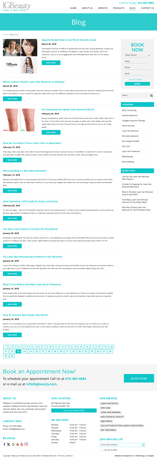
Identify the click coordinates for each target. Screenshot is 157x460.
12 (62, 347)
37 (104, 351)
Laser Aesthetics (109, 403)
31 (67, 351)
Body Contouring (129, 110)
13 (68, 347)
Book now (139, 378)
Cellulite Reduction (130, 115)
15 (81, 347)
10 (50, 347)
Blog (133, 8)
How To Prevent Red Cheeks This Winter (25, 315)
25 (30, 351)
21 (6, 351)
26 (36, 351)
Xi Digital (150, 456)
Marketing (140, 456)
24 (24, 351)
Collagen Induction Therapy (133, 121)
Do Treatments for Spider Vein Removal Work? (68, 110)
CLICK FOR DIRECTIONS (74, 411)
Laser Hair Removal (130, 131)
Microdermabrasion (130, 136)
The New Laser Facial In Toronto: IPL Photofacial (31, 229)
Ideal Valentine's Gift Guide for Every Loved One (30, 202)
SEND (137, 84)
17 (93, 347)
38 (110, 351)
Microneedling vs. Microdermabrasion (24, 171)
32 (73, 351)
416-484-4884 (145, 3)
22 (12, 351)
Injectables (106, 421)
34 (86, 351)
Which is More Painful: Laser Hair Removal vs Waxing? (34, 82)
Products (118, 8)
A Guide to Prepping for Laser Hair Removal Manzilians (137, 186)
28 (49, 351)
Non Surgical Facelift (130, 141)
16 (87, 347)
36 (98, 351)
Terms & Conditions (65, 456)
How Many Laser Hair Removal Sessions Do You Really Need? (135, 201)
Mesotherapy (127, 156)
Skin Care (126, 146)
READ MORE (51, 63)
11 (56, 347)
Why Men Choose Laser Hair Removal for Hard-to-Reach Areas (136, 209)
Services (103, 8)
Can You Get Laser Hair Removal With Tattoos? (135, 178)
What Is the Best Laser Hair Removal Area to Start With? (137, 193)
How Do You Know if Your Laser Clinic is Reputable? (32, 143)
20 (111, 347)
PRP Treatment (108, 430)
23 (18, 351)
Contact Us (147, 8)
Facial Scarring (128, 126)
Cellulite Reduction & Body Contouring (122, 425)
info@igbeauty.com (41, 384)
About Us (87, 8)
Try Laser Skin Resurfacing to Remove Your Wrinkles (32, 257)
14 (74, 347)
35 (92, 351)
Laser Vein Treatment (131, 151)
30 (61, 351)
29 (55, 351)
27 (43, 351)
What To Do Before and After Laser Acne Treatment (32, 285)
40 (12, 356)
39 (6, 356)
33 (79, 351)
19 (105, 347)
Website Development (123, 456)
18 (99, 347)
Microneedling (128, 162)
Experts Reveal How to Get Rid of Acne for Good (69, 40)
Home (73, 8)
